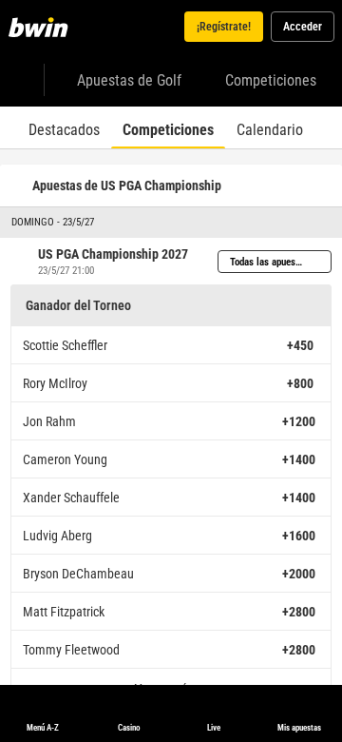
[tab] (64, 127)
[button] (171, 222)
